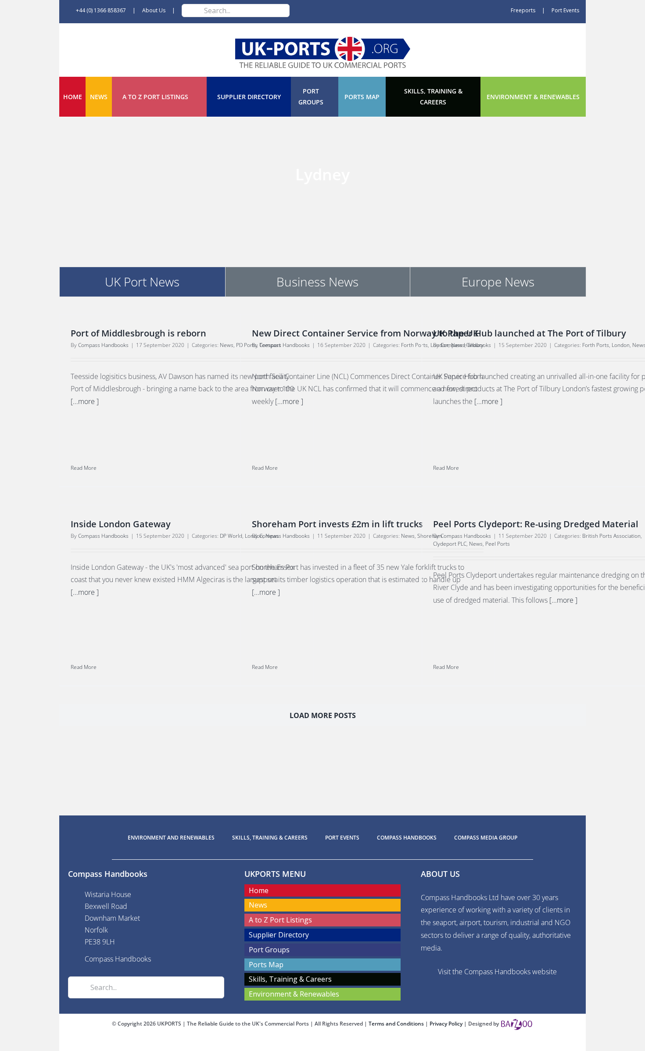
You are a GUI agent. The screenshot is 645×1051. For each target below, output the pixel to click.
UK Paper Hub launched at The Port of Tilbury (529, 333)
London (621, 345)
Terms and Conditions (397, 1023)
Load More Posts (323, 715)
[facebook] (308, 1043)
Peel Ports (497, 543)
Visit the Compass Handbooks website (497, 971)
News (226, 345)
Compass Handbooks (103, 345)
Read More (84, 468)
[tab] (142, 282)
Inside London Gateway (121, 524)
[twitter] (322, 1043)
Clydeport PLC (449, 543)
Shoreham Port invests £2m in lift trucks (337, 524)
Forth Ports (595, 345)
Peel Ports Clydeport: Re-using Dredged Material (535, 524)
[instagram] (336, 1043)
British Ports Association (611, 536)
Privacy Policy (447, 1023)
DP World (231, 536)
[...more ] (85, 401)
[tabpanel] (322, 529)
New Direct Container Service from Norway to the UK (365, 333)
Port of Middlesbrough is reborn (138, 333)
